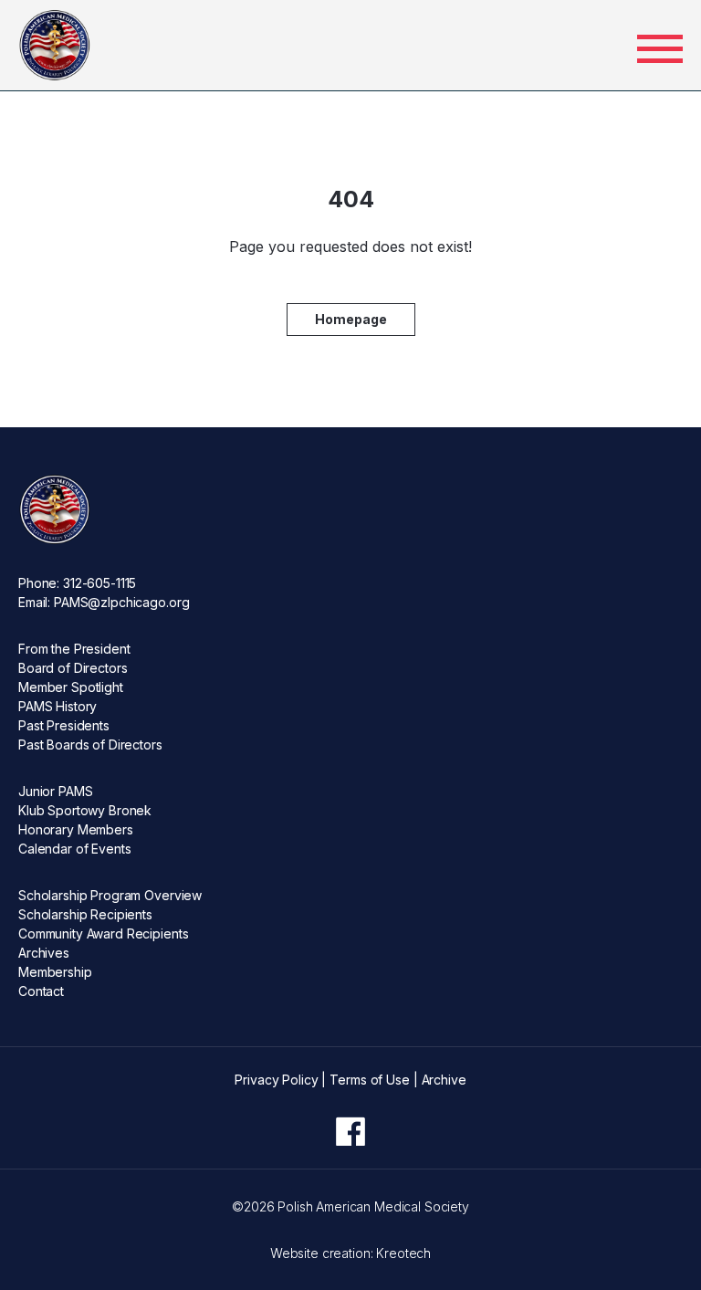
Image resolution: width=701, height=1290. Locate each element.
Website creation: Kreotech (350, 1253)
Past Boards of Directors (90, 744)
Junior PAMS (55, 791)
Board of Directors (72, 668)
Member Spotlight (70, 687)
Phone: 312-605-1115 (77, 583)
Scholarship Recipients (85, 914)
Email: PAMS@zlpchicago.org (103, 602)
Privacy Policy (276, 1079)
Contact (41, 991)
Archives (43, 952)
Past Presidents (64, 725)
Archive (444, 1079)
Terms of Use (369, 1079)
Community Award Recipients (103, 933)
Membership (55, 972)
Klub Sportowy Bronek (85, 810)
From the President (74, 648)
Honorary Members (75, 829)
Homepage (351, 319)
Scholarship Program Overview (110, 895)
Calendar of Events (74, 848)
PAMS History (57, 706)
